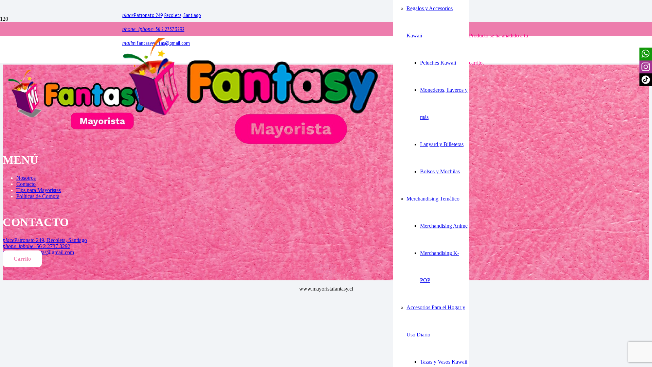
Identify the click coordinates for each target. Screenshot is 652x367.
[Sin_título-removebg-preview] (250, 145)
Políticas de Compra (37, 196)
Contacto (26, 184)
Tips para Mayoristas (38, 190)
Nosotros (26, 178)
